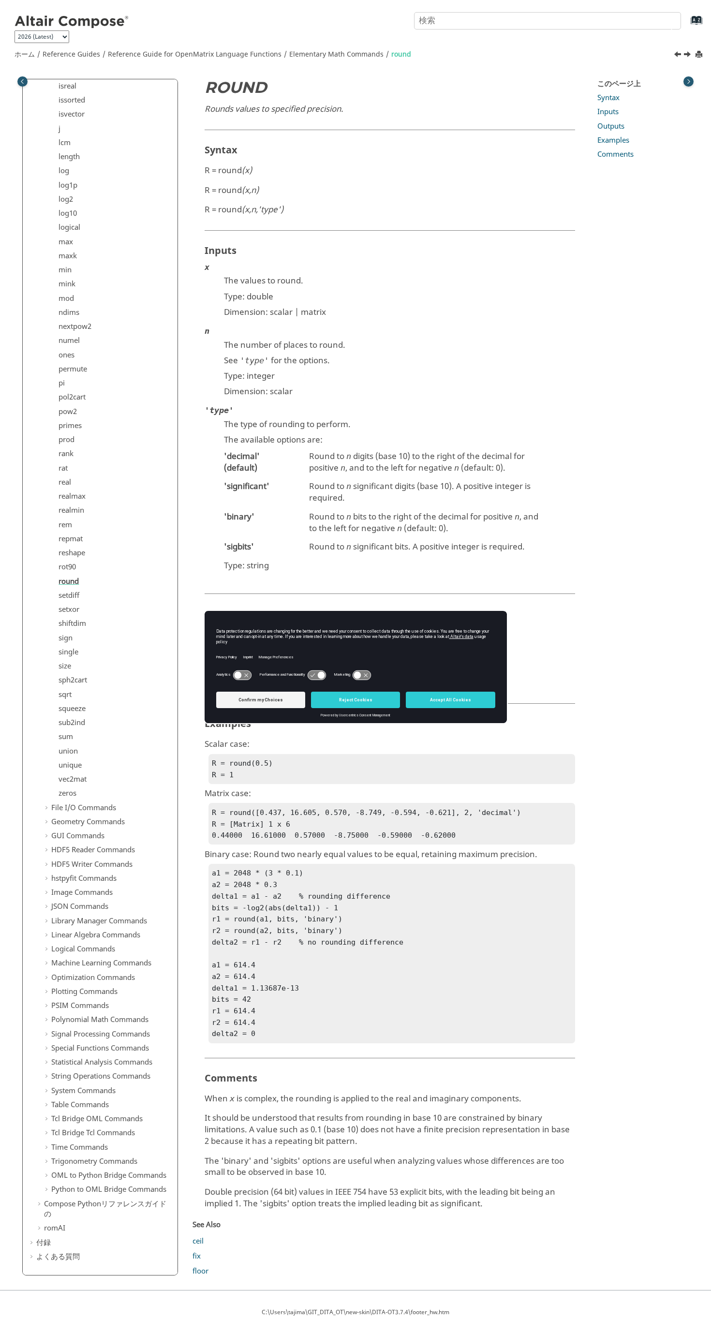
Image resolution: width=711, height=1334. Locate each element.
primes (70, 425)
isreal (67, 86)
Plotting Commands (84, 991)
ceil (198, 1241)
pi (62, 383)
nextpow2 (75, 326)
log (64, 170)
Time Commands (79, 1147)
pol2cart (72, 397)
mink (67, 284)
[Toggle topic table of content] (688, 81)
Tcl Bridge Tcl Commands (93, 1132)
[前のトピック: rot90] (678, 55)
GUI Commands (77, 835)
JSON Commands (79, 906)
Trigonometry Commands (94, 1161)
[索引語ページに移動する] (686, 25)
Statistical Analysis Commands (101, 1062)
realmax (72, 496)
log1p (68, 185)
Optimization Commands (93, 977)
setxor (69, 609)
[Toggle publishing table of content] (22, 81)
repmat (71, 539)
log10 (68, 213)
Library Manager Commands (99, 921)
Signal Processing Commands (100, 1034)
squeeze (72, 708)
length (69, 156)
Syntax (608, 97)
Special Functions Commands (100, 1048)
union (68, 751)
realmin (71, 510)
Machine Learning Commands (101, 963)
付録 (43, 1242)
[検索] (664, 20)
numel (69, 340)
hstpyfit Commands (84, 878)
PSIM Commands (80, 1005)
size (65, 666)
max (66, 242)
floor (200, 1271)
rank (66, 453)
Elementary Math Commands (336, 54)
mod (66, 298)
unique (70, 765)
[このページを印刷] (700, 54)
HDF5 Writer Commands (92, 864)
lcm (65, 142)
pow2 (68, 411)
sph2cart (73, 680)
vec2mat (73, 779)
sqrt (65, 694)
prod (66, 439)
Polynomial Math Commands (99, 1019)
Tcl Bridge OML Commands (97, 1118)
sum (66, 736)
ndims (69, 312)
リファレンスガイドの (105, 1209)
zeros (67, 793)
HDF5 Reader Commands (93, 850)
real (65, 482)
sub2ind (72, 722)
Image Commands (82, 892)
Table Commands (80, 1104)
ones (66, 355)
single (68, 652)
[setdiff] (688, 55)
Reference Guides (71, 54)
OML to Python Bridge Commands (108, 1175)
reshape (72, 553)
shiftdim (72, 623)
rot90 (67, 567)
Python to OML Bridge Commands (108, 1189)
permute (73, 369)
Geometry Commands (88, 821)
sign (66, 638)
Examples (613, 140)
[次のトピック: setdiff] (688, 55)
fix (197, 1256)
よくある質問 (58, 1256)
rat (63, 468)
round (401, 54)
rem (65, 524)
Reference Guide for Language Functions (194, 54)
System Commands (83, 1090)
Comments (615, 154)
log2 (66, 199)
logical (69, 227)
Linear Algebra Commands (95, 935)
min (65, 270)
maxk (68, 256)
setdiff (69, 595)
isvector (72, 114)
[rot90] (678, 55)
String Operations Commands (100, 1076)
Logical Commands (83, 949)
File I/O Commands (83, 807)
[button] (55, 86)
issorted (72, 100)
